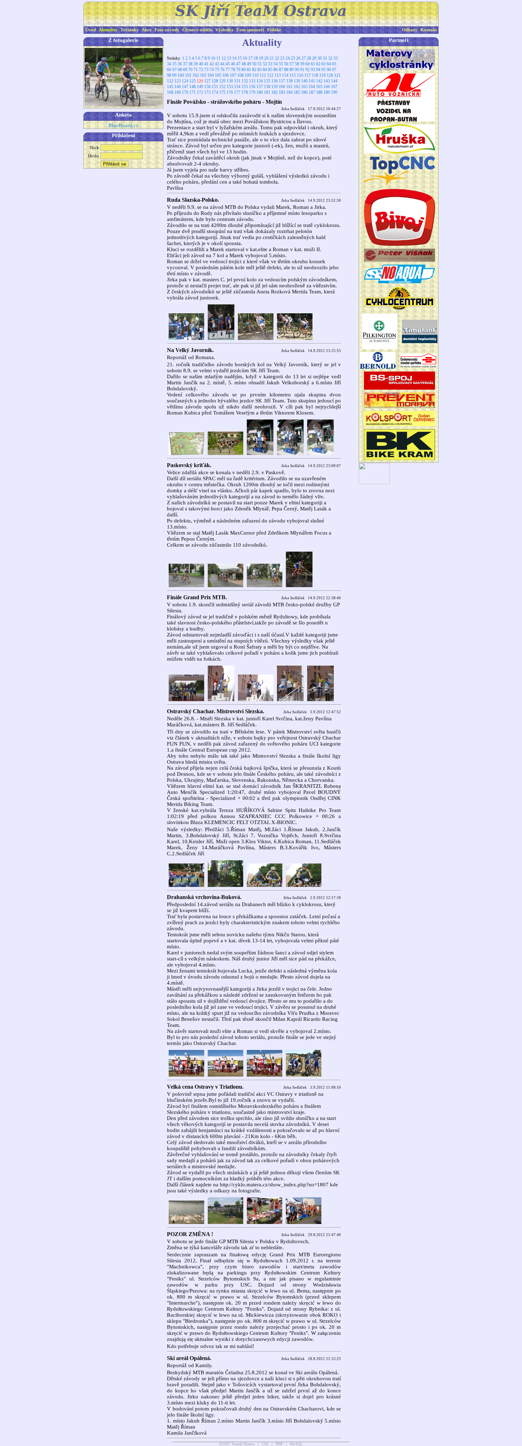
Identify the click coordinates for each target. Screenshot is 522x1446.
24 (288, 58)
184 (289, 92)
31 (325, 58)
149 (200, 86)
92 (307, 69)
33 (335, 58)
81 (249, 69)
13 (229, 58)
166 (326, 86)
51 (259, 63)
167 (334, 86)
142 (319, 80)
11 (218, 58)
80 (243, 69)
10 (213, 58)
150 (207, 86)
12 (224, 58)
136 (274, 80)
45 (227, 63)
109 (248, 75)
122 (170, 80)
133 (252, 80)
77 (227, 69)
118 (315, 75)
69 (185, 69)
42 (212, 63)
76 (222, 69)
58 (297, 63)
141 (312, 80)
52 (265, 63)
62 (318, 63)
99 (174, 75)
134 (259, 80)
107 (233, 75)
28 (309, 58)
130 (230, 80)
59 (302, 63)
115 (292, 75)
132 (244, 80)
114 (285, 75)
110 (255, 75)
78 (233, 69)
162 (297, 86)
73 (206, 69)
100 (181, 75)
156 (252, 86)
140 (304, 80)
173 (207, 92)
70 (190, 69)
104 (210, 75)
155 (244, 86)
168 (170, 92)
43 (217, 63)
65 (334, 63)
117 (307, 75)
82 (254, 69)
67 (174, 69)
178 (244, 92)
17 (250, 58)
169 (177, 92)
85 (270, 69)
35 (174, 63)
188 (319, 92)
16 (245, 58)
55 (281, 63)
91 (302, 69)
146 (177, 86)
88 (286, 69)
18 (256, 58)
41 (206, 63)
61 (313, 63)
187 (312, 92)
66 (169, 69)
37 (185, 63)
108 (240, 75)
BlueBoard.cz (123, 125)
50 (254, 63)
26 (298, 58)
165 (319, 86)
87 (281, 69)
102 (195, 75)
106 (225, 75)
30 (319, 58)
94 (318, 69)
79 (238, 69)
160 (282, 86)
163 (304, 86)
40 (201, 63)
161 (289, 86)
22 (277, 58)
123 (177, 80)
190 (334, 92)
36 (180, 63)
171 (192, 92)
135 (267, 80)
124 (185, 80)
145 (170, 86)
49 (249, 63)
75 (217, 69)
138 (289, 80)
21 (272, 58)
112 (270, 75)
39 (196, 63)
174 (215, 92)
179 (252, 92)
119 (322, 75)
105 (218, 75)
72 (201, 69)
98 (169, 75)
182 (274, 92)
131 (237, 80)
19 (261, 58)
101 (188, 75)
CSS (265, 1444)
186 (304, 92)
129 (222, 80)
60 (307, 63)
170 (185, 92)
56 (286, 63)
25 (293, 58)
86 (275, 69)
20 (266, 58)
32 (330, 58)
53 (270, 63)
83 (259, 69)
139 (297, 80)
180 (259, 92)
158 (267, 86)
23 (282, 58)
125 (192, 80)
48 (243, 63)
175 (222, 92)
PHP (279, 1444)
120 (330, 75)
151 (215, 86)
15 (240, 58)
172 (200, 92)
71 (196, 69)
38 (190, 63)
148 (192, 86)
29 (314, 58)
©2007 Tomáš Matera (237, 1444)
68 (180, 69)
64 (329, 63)
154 (237, 86)
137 (282, 80)
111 (263, 75)
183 (282, 92)
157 (259, 86)
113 (277, 75)
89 (291, 69)
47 (238, 63)
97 (334, 69)
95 (323, 69)
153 (230, 86)
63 (323, 63)
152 (222, 86)
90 (297, 69)
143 (326, 80)
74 (212, 69)
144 (334, 80)
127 (207, 80)
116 (300, 75)
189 (326, 92)
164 (312, 86)
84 (265, 69)
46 (233, 63)
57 (291, 63)
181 (267, 92)
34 (169, 63)
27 (303, 58)
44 (222, 63)
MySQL (296, 1444)
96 (329, 69)
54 (275, 63)
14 (234, 58)
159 (274, 86)
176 (230, 92)
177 (237, 92)
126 (200, 80)
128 (215, 80)
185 (297, 92)
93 (313, 69)
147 (185, 86)
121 (337, 75)
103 (203, 75)
